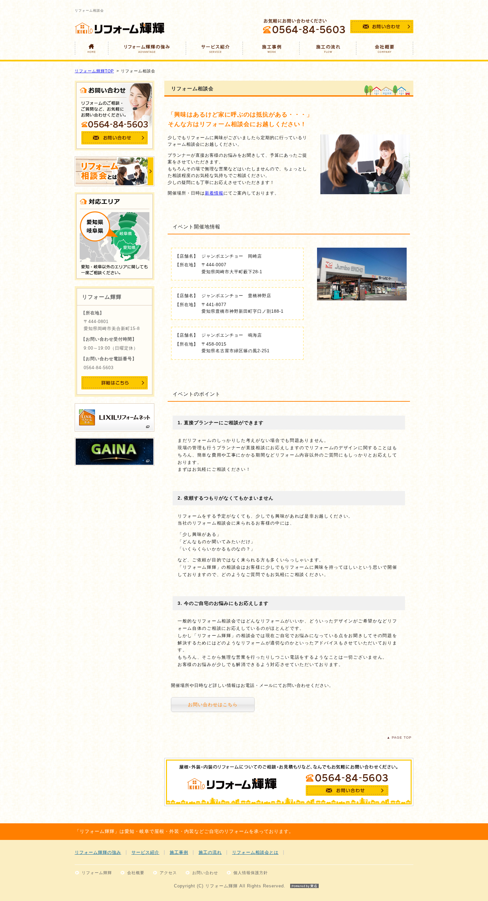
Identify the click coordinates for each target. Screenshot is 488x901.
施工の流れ (210, 852)
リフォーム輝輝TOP (94, 71)
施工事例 (179, 852)
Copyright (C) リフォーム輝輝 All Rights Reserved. (229, 885)
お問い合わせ (205, 873)
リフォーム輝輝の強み (98, 852)
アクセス (168, 873)
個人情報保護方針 (250, 873)
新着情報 (214, 193)
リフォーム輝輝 (97, 873)
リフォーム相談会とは (255, 852)
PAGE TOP (402, 737)
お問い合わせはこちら (213, 704)
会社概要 (135, 873)
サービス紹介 (145, 852)
